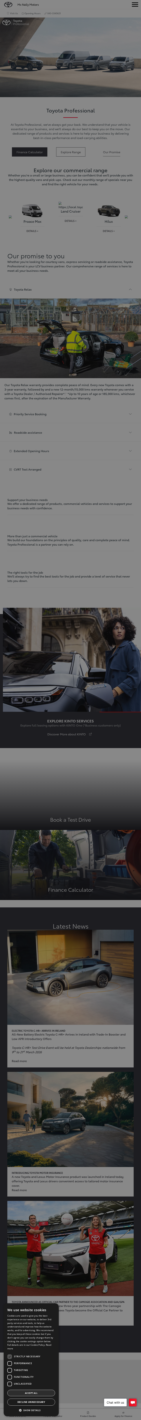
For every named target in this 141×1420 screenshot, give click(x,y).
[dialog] (31, 1359)
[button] (31, 1410)
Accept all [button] (31, 1393)
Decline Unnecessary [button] (31, 1402)
